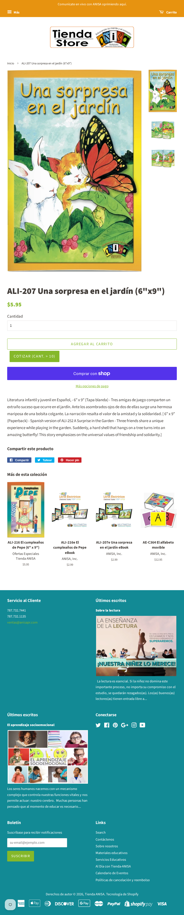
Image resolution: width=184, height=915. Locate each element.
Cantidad (15, 316)
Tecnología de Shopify (122, 894)
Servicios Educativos (111, 859)
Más (16, 12)
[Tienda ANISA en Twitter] (98, 726)
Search (101, 832)
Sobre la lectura (108, 610)
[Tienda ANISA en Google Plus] (124, 726)
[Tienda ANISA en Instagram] (134, 726)
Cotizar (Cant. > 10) (34, 356)
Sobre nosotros (107, 846)
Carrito (171, 12)
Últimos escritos (111, 601)
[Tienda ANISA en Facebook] (106, 726)
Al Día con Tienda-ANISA (113, 866)
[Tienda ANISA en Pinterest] (115, 726)
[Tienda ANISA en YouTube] (142, 726)
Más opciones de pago (92, 386)
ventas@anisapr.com (22, 622)
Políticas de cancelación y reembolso (123, 880)
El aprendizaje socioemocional (30, 724)
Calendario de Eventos (112, 873)
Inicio (10, 63)
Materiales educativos (111, 852)
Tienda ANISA (94, 894)
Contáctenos (105, 839)
